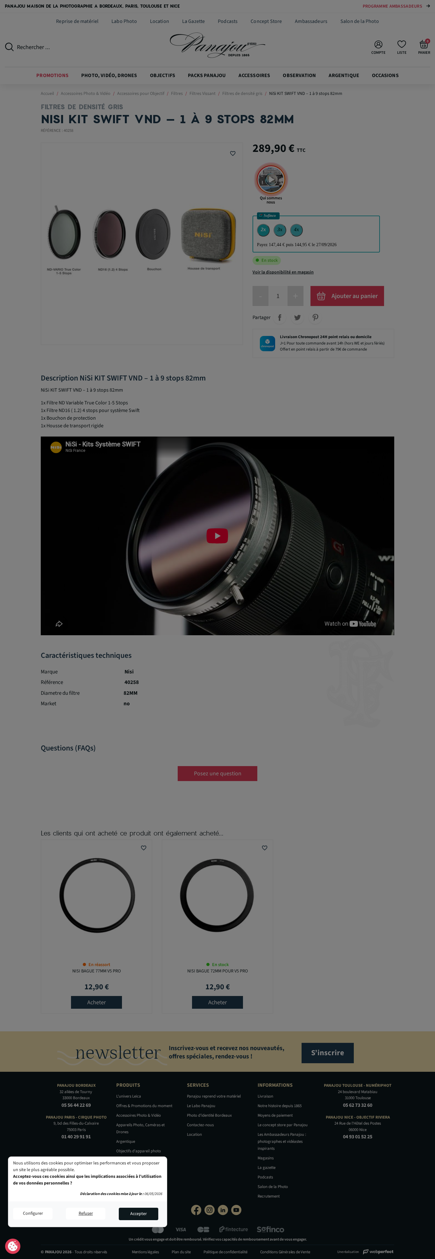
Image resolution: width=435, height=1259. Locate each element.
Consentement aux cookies (13, 1246)
